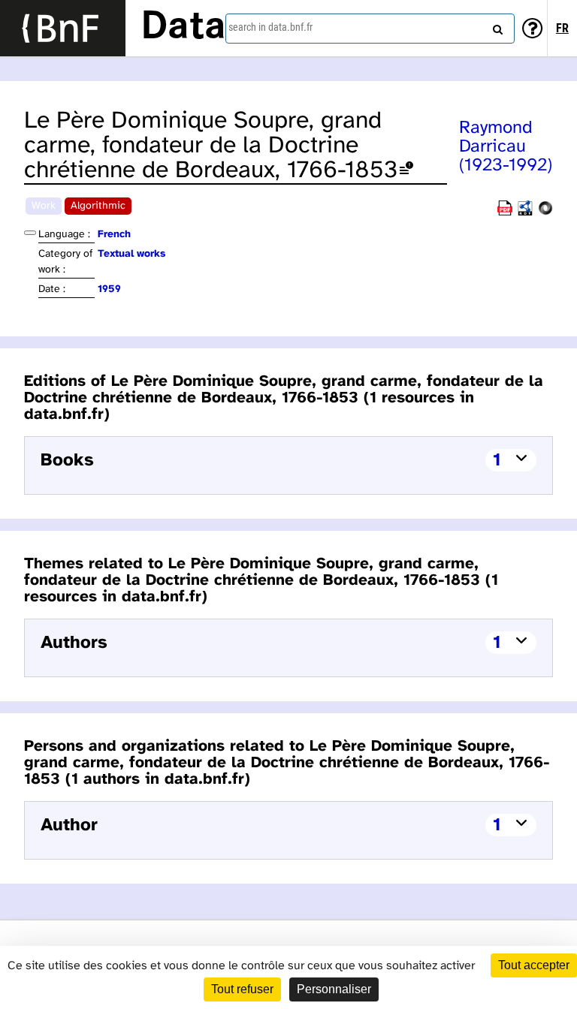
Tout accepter (533, 965)
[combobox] (370, 29)
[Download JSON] (545, 212)
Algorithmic (98, 206)
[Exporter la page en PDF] (504, 212)
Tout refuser (242, 989)
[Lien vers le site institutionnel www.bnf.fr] (62, 28)
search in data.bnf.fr (270, 27)
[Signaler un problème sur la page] (406, 170)
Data (183, 28)
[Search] (495, 26)
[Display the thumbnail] (30, 232)
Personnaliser (334, 989)
